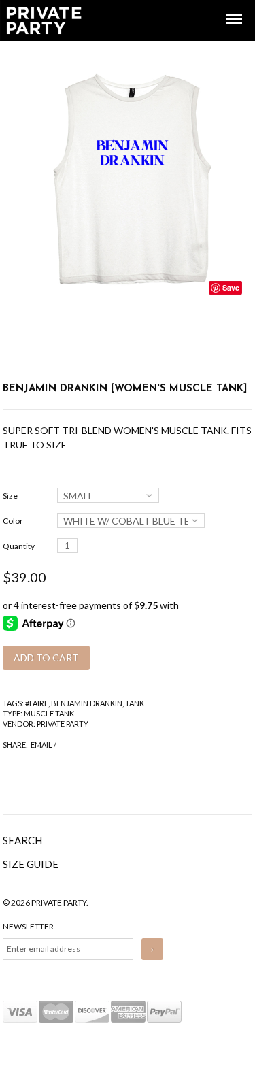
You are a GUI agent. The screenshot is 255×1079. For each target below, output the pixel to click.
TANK (134, 703)
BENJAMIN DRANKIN (86, 703)
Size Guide (30, 864)
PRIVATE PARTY (62, 723)
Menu (224, 7)
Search (22, 840)
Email (41, 744)
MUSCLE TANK (49, 713)
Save (230, 287)
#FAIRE (36, 703)
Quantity (19, 546)
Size (10, 496)
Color (13, 521)
